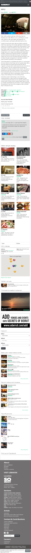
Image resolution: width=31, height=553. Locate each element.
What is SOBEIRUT (8, 465)
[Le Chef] (7, 210)
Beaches (14, 503)
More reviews (25, 410)
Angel (9, 429)
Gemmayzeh (11, 250)
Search (3, 348)
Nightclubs (13, 496)
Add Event (6, 527)
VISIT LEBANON (10, 472)
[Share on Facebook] (4, 33)
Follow (18, 243)
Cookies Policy (22, 547)
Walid (9, 423)
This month (20, 507)
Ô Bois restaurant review (13, 389)
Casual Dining (9, 94)
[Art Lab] (7, 173)
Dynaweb (6, 466)
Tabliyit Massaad (21, 211)
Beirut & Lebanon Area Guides (11, 516)
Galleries (8, 498)
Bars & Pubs (8, 95)
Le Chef (3, 211)
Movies (19, 497)
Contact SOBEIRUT (8, 521)
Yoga (14, 504)
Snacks (15, 494)
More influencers (24, 449)
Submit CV (6, 543)
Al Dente (9, 355)
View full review (15, 130)
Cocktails (8, 93)
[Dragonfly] (7, 155)
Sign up (28, 550)
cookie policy (2, 2)
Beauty (11, 504)
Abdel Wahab (10, 364)
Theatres (10, 497)
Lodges (12, 500)
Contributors (7, 541)
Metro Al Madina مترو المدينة (13, 436)
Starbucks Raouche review (13, 393)
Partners (6, 468)
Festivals (15, 497)
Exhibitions (19, 496)
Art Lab (3, 175)
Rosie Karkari (10, 442)
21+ (8, 90)
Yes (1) (24, 137)
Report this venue (6, 277)
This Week (14, 507)
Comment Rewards (8, 530)
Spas (8, 504)
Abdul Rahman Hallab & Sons (14, 374)
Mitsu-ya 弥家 (5, 193)
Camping (16, 500)
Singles (15, 90)
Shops (8, 501)
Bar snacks (9, 91)
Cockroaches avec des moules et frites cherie (17, 404)
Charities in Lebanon (9, 469)
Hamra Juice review (12, 385)
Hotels (8, 500)
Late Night (16, 94)
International (21, 91)
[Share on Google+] (19, 33)
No (3, 139)
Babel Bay (10, 360)
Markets (16, 501)
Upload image (5, 115)
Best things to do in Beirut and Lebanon (13, 514)
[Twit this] (12, 33)
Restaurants (10, 494)
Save (3, 243)
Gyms (9, 503)
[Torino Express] (23, 191)
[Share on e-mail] (26, 33)
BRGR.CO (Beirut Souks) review (14, 398)
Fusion (15, 91)
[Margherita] (23, 173)
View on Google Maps (15, 256)
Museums (13, 498)
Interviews (6, 513)
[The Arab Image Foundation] (23, 155)
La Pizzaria (4, 229)
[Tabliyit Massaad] (23, 210)
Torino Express (21, 193)
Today (9, 507)
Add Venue (6, 526)
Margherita (20, 175)
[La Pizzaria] (7, 228)
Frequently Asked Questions (11, 523)
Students (19, 90)
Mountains (18, 503)
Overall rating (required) (7, 104)
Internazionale (11, 284)
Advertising (6, 524)
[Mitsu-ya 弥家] (7, 191)
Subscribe (6, 529)
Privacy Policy (15, 547)
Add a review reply (6, 137)
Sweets (19, 494)
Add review (26, 115)
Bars (9, 496)
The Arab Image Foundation (21, 157)
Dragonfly (4, 157)
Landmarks (19, 498)
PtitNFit (4, 122)
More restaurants (24, 378)
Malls (12, 501)
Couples (11, 90)
